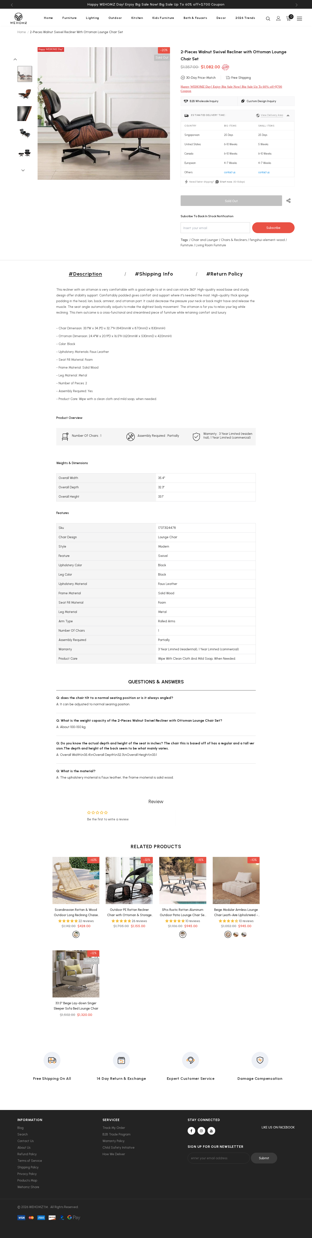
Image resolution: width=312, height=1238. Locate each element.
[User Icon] (278, 18)
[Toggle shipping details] (288, 115)
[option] (156, 4)
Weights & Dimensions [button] (72, 463)
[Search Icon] (268, 18)
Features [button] (62, 513)
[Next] (25, 170)
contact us (229, 172)
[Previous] (17, 59)
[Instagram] (201, 1131)
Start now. (226, 181)
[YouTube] (211, 1131)
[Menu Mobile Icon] (299, 18)
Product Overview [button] (69, 418)
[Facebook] (191, 1131)
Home (21, 32)
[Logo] (23, 18)
